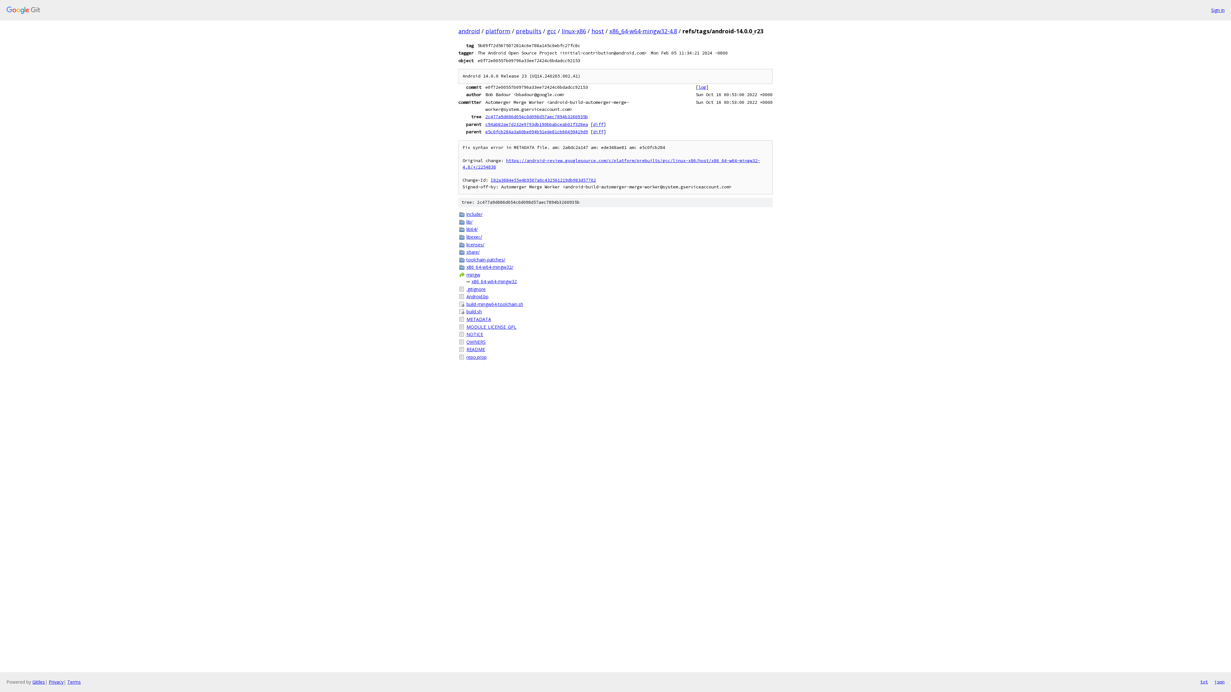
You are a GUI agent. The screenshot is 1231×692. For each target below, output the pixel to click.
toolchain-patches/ (485, 260)
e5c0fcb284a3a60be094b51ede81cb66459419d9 (536, 132)
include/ (474, 214)
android (469, 31)
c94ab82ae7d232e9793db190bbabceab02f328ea (536, 124)
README (475, 349)
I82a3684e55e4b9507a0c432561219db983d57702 (543, 180)
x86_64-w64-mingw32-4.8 (643, 31)
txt (1204, 682)
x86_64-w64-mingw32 (494, 281)
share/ (473, 252)
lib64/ (472, 229)
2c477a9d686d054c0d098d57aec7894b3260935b (536, 116)
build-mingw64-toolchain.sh (494, 304)
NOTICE (474, 334)
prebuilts (528, 31)
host (597, 31)
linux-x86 (574, 31)
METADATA (478, 319)
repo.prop (476, 357)
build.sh (474, 312)
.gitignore (476, 289)
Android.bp (477, 296)
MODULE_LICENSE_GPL (491, 327)
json (1219, 682)
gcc (551, 31)
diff (598, 124)
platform (497, 31)
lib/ (469, 222)
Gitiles (38, 682)
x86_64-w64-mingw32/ (489, 267)
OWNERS (476, 342)
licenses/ (475, 245)
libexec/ (474, 237)
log (702, 87)
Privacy (56, 682)
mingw (473, 275)
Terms (74, 682)
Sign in (1218, 10)
